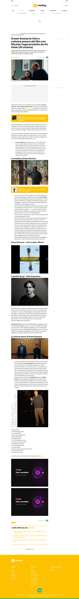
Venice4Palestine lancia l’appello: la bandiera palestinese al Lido (30, 540)
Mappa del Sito (34, 584)
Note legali (33, 577)
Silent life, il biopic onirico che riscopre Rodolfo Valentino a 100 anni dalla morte (30, 536)
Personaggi (53, 10)
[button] (47, 259)
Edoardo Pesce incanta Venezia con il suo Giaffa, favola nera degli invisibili (30, 532)
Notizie (21, 10)
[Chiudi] (76, 3)
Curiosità (43, 13)
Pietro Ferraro (15, 57)
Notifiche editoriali (35, 578)
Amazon (41, 456)
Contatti (32, 585)
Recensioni (32, 10)
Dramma (16, 33)
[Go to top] (68, 595)
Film (13, 10)
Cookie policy (34, 573)
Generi (33, 13)
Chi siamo (33, 570)
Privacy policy (33, 571)
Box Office (69, 13)
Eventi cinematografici (56, 13)
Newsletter (33, 582)
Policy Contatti (34, 580)
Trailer (68, 11)
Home (12, 33)
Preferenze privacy (35, 575)
